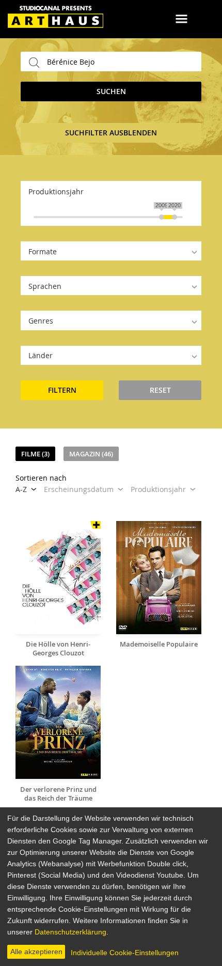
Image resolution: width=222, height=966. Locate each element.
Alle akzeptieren (36, 951)
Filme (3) (35, 453)
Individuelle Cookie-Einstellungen (125, 952)
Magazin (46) (91, 453)
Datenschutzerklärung (70, 932)
